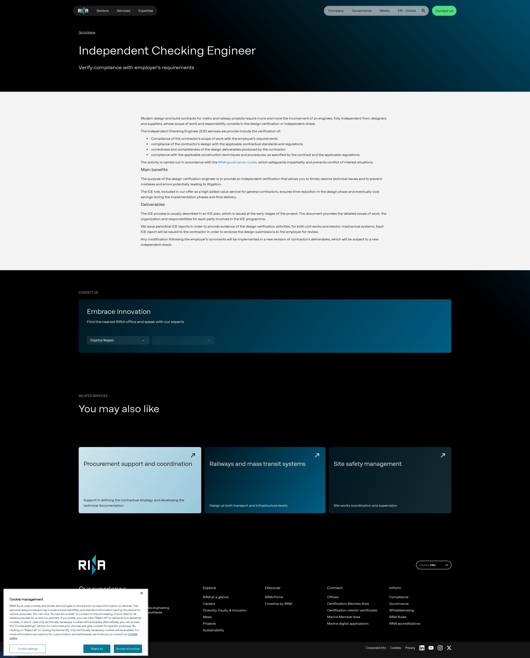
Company (336, 11)
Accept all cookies (128, 648)
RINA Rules (397, 617)
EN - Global (407, 11)
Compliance (398, 597)
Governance (362, 11)
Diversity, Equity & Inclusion (225, 610)
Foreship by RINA (278, 603)
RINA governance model (237, 162)
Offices (332, 597)
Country (427, 565)
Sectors (103, 11)
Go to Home (87, 32)
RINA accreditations (404, 623)
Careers (209, 603)
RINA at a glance (216, 597)
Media (385, 11)
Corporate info (376, 648)
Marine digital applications (348, 623)
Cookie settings (28, 648)
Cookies (395, 648)
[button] (118, 340)
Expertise (146, 11)
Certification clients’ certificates (352, 610)
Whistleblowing (401, 610)
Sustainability (213, 630)
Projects (209, 623)
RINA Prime (274, 597)
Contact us (444, 11)
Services (123, 11)
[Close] (141, 593)
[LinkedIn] (421, 647)
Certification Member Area (348, 603)
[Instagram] (440, 647)
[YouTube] (431, 647)
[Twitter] (449, 647)
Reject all (97, 648)
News (207, 617)
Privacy (410, 648)
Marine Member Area (343, 617)
